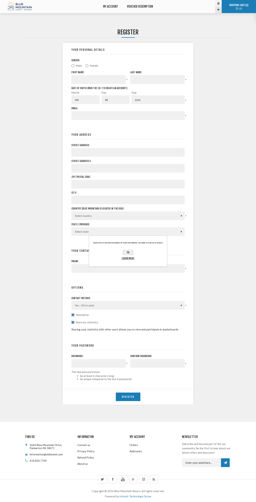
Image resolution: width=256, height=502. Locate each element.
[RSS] (154, 479)
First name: (77, 72)
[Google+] (133, 479)
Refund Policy (85, 457)
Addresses (136, 451)
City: (74, 192)
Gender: (75, 60)
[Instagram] (143, 479)
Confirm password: (141, 356)
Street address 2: (81, 161)
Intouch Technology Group (135, 496)
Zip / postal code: (81, 177)
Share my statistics (87, 322)
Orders (134, 444)
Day (104, 92)
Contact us (83, 444)
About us (82, 463)
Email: (74, 108)
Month (75, 92)
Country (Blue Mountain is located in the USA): (97, 208)
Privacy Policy (86, 451)
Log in (221, 3)
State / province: (80, 224)
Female (94, 65)
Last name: (136, 72)
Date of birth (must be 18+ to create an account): (99, 88)
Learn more (128, 258)
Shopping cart (238, 6)
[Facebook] (112, 479)
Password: (77, 356)
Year (134, 92)
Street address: (80, 145)
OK (128, 252)
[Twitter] (102, 479)
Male (79, 65)
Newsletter (82, 314)
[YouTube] (123, 479)
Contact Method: (81, 298)
